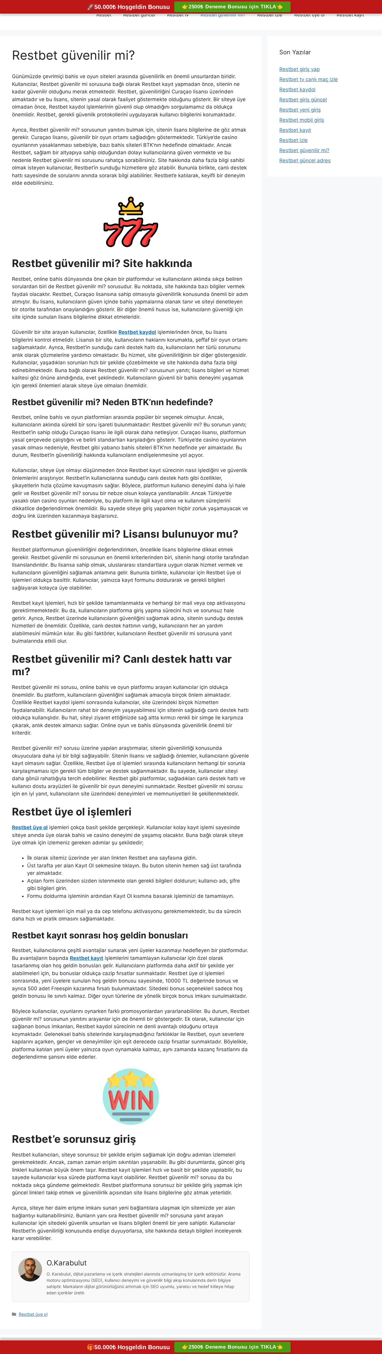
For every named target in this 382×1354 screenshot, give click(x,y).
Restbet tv (178, 15)
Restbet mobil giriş (301, 120)
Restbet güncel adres (305, 161)
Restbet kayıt (350, 15)
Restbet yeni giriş (300, 110)
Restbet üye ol (309, 15)
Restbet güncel (139, 15)
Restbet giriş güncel (303, 100)
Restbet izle (269, 15)
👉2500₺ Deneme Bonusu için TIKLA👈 (232, 7)
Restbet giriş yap (299, 69)
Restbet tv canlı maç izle (308, 79)
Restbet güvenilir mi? (223, 15)
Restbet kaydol (297, 89)
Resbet (103, 15)
